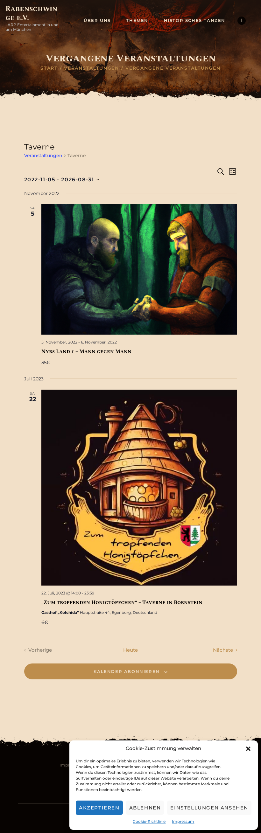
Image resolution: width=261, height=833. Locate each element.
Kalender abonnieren (126, 671)
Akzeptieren (99, 808)
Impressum (183, 821)
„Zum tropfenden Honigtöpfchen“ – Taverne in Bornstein (121, 602)
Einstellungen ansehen (209, 808)
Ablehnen (145, 808)
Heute (130, 650)
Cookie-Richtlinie (149, 821)
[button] (248, 749)
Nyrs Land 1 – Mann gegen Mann (86, 351)
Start (49, 68)
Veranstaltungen (91, 68)
